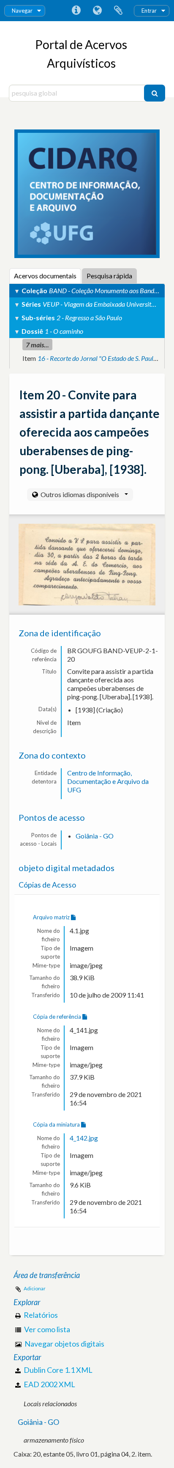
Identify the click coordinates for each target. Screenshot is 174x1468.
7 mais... (37, 345)
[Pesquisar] (154, 93)
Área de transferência (118, 10)
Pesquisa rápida (109, 276)
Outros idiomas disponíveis (79, 494)
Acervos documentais (45, 276)
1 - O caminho (64, 331)
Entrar (149, 10)
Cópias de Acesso (47, 884)
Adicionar (35, 1288)
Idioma (97, 10)
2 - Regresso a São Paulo (89, 317)
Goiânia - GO (95, 836)
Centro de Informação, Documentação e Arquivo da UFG (108, 781)
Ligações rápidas (76, 10)
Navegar (22, 10)
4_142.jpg (84, 1138)
